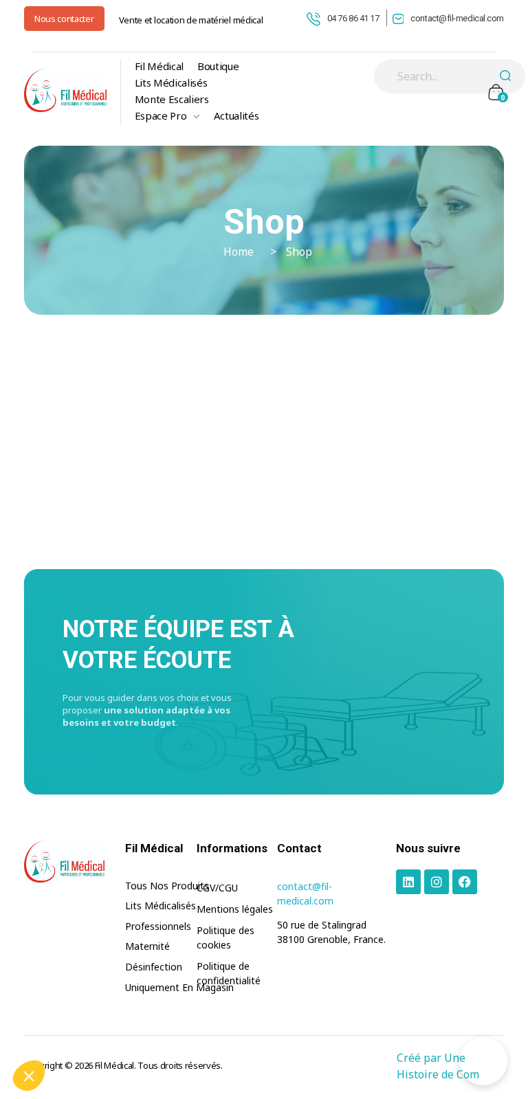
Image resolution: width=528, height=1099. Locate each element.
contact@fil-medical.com (457, 18)
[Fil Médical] (65, 90)
